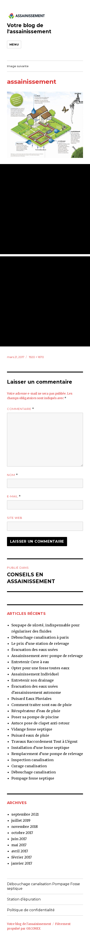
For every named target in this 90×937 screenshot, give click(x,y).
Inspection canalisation (32, 760)
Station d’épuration (24, 899)
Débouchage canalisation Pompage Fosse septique (43, 886)
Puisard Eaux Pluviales (31, 698)
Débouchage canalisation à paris (40, 637)
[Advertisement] (45, 209)
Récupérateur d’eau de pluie (35, 711)
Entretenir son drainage (32, 680)
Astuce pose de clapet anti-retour (40, 723)
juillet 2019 (20, 820)
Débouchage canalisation (33, 772)
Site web (14, 517)
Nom (12, 475)
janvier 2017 (21, 863)
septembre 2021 (25, 814)
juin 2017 (19, 839)
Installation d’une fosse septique (40, 747)
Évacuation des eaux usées (34, 649)
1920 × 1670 (36, 357)
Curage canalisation (29, 766)
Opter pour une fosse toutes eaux (40, 668)
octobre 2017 (22, 832)
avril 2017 (19, 851)
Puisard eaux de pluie (30, 735)
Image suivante (18, 66)
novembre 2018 (24, 826)
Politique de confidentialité (31, 910)
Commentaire (20, 409)
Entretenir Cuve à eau (30, 662)
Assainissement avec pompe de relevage (47, 656)
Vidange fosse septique (31, 729)
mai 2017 (18, 845)
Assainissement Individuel (35, 674)
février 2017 (21, 857)
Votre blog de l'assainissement (29, 28)
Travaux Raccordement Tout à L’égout (44, 741)
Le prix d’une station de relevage (40, 643)
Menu (14, 44)
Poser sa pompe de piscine (35, 717)
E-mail (14, 496)
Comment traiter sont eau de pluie (41, 705)
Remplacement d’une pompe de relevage (47, 754)
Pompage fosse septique (32, 778)
